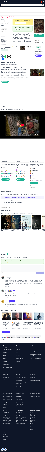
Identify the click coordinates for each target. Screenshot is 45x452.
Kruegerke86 (9, 170)
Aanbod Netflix (19, 396)
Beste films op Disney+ (7, 417)
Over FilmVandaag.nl (6, 347)
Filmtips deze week (6, 379)
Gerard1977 (19, 175)
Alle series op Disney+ (7, 424)
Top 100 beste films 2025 (7, 393)
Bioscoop (18, 355)
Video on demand (19, 358)
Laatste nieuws (19, 347)
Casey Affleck (3, 37)
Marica (23, 170)
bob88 (23, 176)
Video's (17, 356)
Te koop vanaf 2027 (33, 377)
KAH (17, 173)
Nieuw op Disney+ (6, 412)
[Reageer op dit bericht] (8, 286)
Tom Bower (3, 42)
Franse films (5, 404)
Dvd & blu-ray (33, 370)
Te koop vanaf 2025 (33, 374)
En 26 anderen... (21, 179)
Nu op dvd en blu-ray (34, 372)
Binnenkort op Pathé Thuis (35, 393)
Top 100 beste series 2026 (8, 399)
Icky (6, 171)
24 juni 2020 (5, 48)
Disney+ (6, 410)
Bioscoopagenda (19, 372)
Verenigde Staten (5, 23)
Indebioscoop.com (7, 200)
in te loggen (27, 260)
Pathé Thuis (33, 390)
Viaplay (9, 337)
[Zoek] (42, 5)
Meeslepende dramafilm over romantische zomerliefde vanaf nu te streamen (35, 355)
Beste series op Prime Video (21, 420)
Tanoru (25, 175)
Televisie (18, 359)
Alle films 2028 (19, 386)
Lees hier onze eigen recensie (10, 197)
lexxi (17, 171)
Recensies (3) (41, 13)
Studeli (4, 437)
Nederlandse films (6, 402)
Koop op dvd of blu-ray (39, 35)
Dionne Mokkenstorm (7, 67)
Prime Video (20, 410)
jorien (11, 175)
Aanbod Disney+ (6, 415)
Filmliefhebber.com (7, 204)
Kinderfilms (5, 401)
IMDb (2, 52)
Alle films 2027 (19, 385)
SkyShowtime (37, 337)
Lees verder (4, 81)
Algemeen (18, 350)
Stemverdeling (33, 187)
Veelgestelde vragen (6, 364)
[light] (39, 1)
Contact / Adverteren (6, 366)
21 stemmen (39, 49)
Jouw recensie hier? (6, 207)
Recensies (18, 349)
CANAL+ (32, 412)
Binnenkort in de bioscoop (21, 382)
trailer (8, 109)
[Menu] (44, 2)
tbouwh (33, 173)
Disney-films (5, 405)
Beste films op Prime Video (21, 417)
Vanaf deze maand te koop (35, 380)
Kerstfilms (4, 407)
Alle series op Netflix (20, 405)
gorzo (3, 170)
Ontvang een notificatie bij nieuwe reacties (11, 272)
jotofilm (4, 176)
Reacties (34, 13)
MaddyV (18, 170)
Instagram (5, 352)
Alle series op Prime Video (21, 424)
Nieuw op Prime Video (20, 412)
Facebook (6, 350)
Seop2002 (34, 175)
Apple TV (33, 415)
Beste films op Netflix (20, 398)
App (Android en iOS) (8, 349)
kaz (3, 171)
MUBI (3, 339)
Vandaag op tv (5, 374)
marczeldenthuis (5, 175)
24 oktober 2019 (7, 47)
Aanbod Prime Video (20, 415)
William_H (9, 176)
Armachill (39, 180)
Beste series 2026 (19, 402)
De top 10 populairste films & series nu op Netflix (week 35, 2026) (35, 349)
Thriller (3, 31)
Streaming (17, 13)
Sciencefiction (4, 29)
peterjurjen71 (35, 178)
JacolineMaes (35, 170)
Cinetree (18, 337)
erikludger (22, 173)
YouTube (5, 355)
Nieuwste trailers (19, 380)
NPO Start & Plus (34, 414)
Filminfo (4, 13)
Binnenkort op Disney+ (7, 414)
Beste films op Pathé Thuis (35, 396)
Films (17, 352)
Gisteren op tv (5, 372)
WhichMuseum (5, 434)
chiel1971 (33, 171)
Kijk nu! (17, 29)
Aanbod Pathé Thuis (33, 395)
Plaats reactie (40, 273)
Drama (3, 27)
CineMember (28, 337)
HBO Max (4, 337)
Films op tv (5, 370)
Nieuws (23, 13)
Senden (11, 173)
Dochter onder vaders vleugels (9, 64)
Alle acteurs (10, 13)
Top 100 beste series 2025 (7, 398)
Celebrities (18, 361)
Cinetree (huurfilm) (21, 22)
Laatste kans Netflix (19, 395)
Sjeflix (34, 177)
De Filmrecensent (7, 202)
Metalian (19, 176)
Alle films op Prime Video (20, 423)
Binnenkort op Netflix (20, 393)
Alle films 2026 (19, 383)
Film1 (23, 337)
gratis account (36, 260)
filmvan (39, 177)
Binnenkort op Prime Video (21, 414)
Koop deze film (5, 49)
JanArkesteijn (5, 173)
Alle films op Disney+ (6, 423)
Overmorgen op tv (6, 377)
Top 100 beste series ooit (7, 396)
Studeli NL (4, 439)
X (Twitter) (6, 353)
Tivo (33, 180)
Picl (32, 337)
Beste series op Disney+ (7, 420)
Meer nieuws (5, 331)
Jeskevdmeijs (23, 171)
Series (17, 353)
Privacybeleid (5, 361)
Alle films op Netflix (19, 404)
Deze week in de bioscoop (21, 377)
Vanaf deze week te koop (35, 379)
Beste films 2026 (19, 399)
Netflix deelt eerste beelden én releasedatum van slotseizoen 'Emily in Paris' (35, 359)
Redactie (4, 358)
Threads (5, 356)
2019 (3, 20)
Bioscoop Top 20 (19, 379)
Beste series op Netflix (20, 401)
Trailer (28, 13)
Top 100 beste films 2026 (7, 395)
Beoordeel (39, 55)
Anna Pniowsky (4, 40)
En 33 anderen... (6, 179)
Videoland (13, 337)
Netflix (19, 390)
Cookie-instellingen (8, 367)
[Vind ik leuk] (5, 286)
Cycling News (5, 436)
